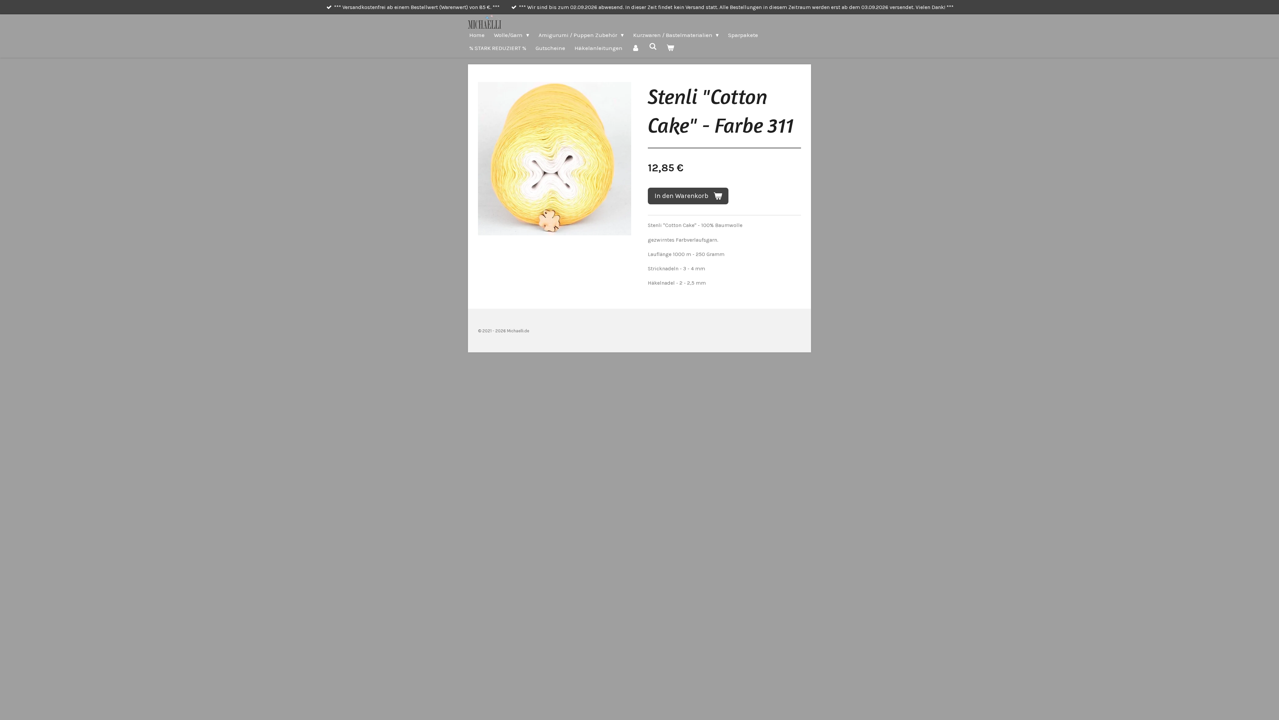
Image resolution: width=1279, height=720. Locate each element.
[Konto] (635, 48)
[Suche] (653, 47)
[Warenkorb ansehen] (670, 48)
